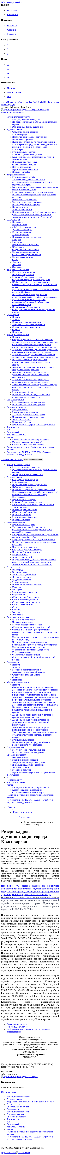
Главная (11, 807)
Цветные (11, 88)
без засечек (12, 10)
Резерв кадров (25, 817)
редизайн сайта (15, 1152)
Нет (9, 96)
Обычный (12, 25)
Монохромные (14, 92)
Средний (11, 30)
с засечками (12, 14)
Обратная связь (8, 1092)
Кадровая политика (22, 812)
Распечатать (9, 1074)
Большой (11, 34)
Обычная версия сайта (11, 2)
